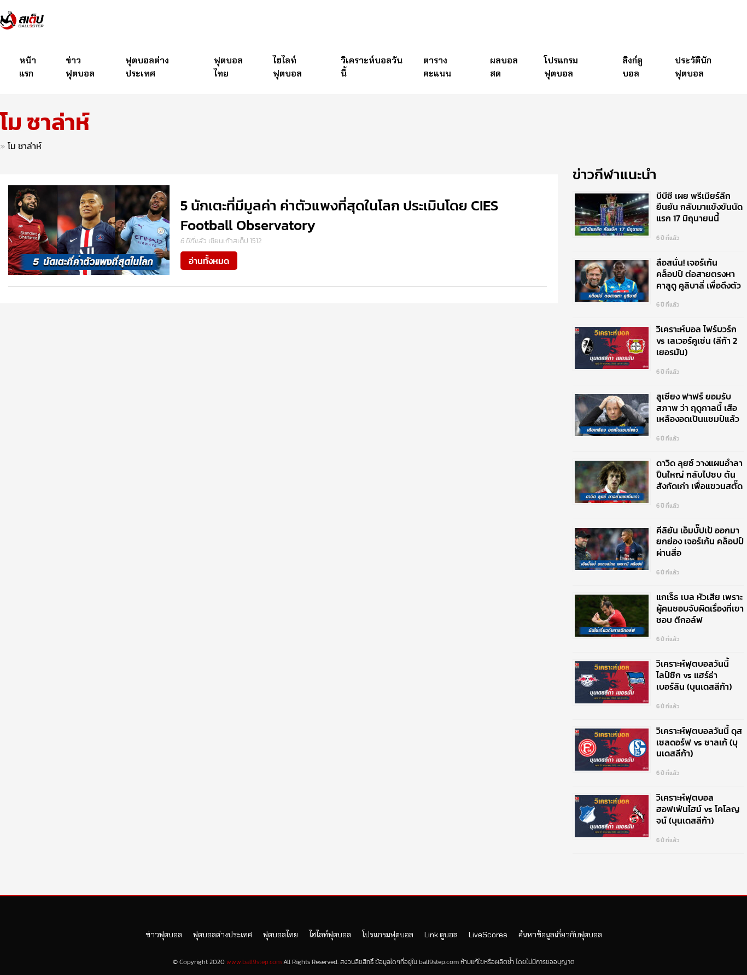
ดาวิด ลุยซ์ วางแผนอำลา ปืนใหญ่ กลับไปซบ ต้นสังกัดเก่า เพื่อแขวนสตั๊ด (699, 474)
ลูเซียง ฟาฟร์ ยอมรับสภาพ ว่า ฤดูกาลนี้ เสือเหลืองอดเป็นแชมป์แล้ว (697, 408)
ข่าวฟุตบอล (80, 67)
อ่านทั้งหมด (209, 260)
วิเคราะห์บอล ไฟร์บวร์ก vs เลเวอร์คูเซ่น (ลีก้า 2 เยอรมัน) (696, 340)
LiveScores (488, 934)
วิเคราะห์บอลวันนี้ (371, 67)
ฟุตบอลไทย (228, 67)
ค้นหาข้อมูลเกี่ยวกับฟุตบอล (560, 934)
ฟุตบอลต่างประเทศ (147, 67)
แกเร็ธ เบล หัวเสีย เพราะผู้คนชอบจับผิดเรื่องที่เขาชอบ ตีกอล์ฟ (700, 608)
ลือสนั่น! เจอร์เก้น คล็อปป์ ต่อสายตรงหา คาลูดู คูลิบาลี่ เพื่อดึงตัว (698, 274)
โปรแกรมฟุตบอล (561, 67)
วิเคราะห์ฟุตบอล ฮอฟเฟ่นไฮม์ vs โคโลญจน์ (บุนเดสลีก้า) (698, 809)
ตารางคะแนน (437, 67)
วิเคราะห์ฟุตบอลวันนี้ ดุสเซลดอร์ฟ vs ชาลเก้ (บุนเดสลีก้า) (699, 742)
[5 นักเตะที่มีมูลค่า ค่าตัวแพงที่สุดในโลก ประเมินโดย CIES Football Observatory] (89, 229)
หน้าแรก (27, 67)
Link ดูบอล (441, 934)
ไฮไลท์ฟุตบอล (287, 67)
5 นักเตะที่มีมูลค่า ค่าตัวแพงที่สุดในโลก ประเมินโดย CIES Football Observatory (339, 215)
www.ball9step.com (254, 962)
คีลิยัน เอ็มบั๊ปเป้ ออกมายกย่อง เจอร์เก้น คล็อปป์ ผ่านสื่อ (700, 542)
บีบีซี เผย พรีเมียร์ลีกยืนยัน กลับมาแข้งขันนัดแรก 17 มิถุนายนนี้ (699, 207)
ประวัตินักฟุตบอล (693, 67)
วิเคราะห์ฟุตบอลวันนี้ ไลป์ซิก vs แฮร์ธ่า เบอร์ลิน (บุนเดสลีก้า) (694, 675)
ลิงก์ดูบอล (632, 67)
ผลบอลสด (504, 67)
